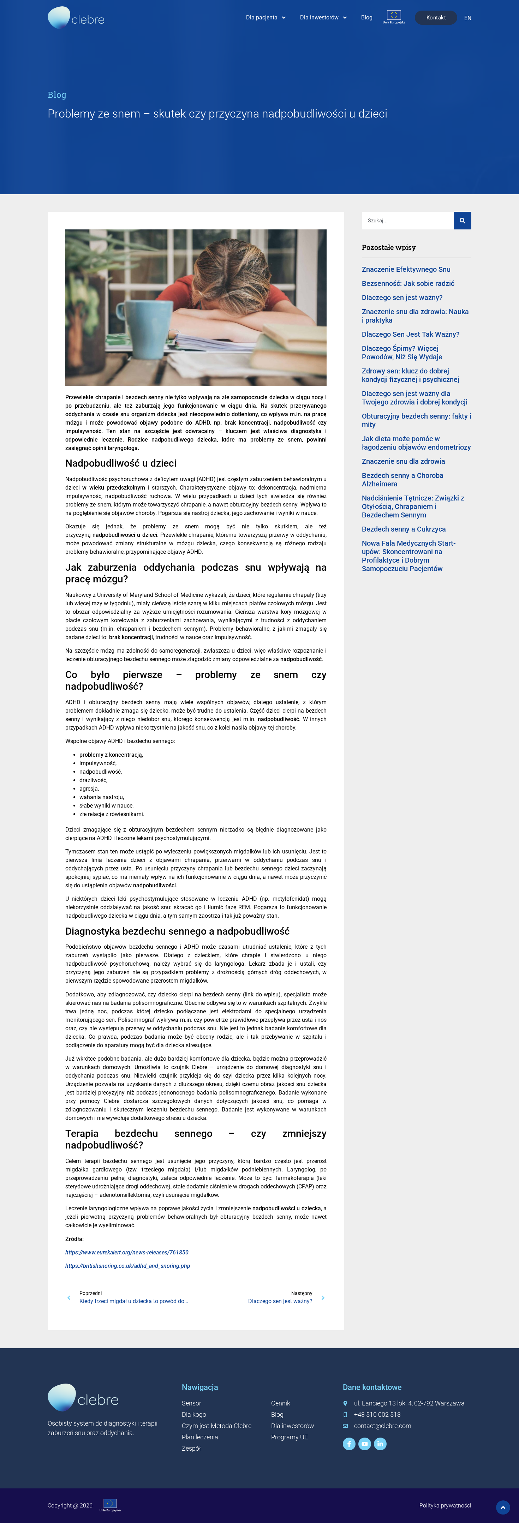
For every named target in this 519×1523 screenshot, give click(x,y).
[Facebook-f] (349, 1444)
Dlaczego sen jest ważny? (402, 297)
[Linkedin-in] (380, 1444)
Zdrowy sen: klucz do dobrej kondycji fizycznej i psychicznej (410, 375)
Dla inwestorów (319, 17)
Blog (366, 17)
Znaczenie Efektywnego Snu (406, 269)
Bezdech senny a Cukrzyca (404, 529)
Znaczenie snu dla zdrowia (403, 461)
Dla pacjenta (262, 17)
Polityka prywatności (445, 1505)
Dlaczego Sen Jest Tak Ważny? (411, 334)
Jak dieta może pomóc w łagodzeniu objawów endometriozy (416, 442)
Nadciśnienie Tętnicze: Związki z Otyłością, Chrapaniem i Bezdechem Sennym (413, 506)
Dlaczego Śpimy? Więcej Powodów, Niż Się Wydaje (402, 352)
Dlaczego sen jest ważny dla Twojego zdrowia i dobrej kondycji (414, 397)
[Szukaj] (462, 220)
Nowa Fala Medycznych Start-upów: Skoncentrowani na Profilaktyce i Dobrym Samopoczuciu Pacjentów (409, 556)
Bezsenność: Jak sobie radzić (408, 283)
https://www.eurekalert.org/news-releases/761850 (127, 1252)
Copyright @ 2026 (70, 1505)
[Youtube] (364, 1444)
